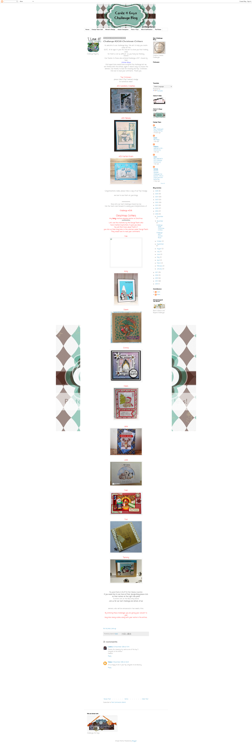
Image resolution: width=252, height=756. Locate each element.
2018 (156, 214)
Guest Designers (123, 29)
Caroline (110, 647)
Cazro (158, 292)
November (160, 221)
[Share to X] (126, 634)
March (159, 263)
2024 (157, 197)
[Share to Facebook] (128, 634)
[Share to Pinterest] (130, 634)
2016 (156, 275)
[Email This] (123, 634)
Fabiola (110, 662)
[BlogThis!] (125, 634)
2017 (156, 272)
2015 (156, 278)
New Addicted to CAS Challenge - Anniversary (158, 160)
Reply (109, 656)
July (158, 252)
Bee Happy (156, 140)
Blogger (134, 741)
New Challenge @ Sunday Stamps (158, 130)
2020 (157, 208)
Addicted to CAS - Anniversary (158, 149)
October (159, 241)
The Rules (158, 29)
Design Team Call (97, 29)
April (158, 260)
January (160, 269)
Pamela (156, 169)
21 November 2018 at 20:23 (120, 662)
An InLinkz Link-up (109, 628)
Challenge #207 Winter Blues (160, 235)
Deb (155, 128)
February (160, 266)
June (159, 254)
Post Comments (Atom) (118, 702)
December (160, 217)
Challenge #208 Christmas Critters (160, 227)
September (160, 244)
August (159, 249)
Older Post (145, 699)
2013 (156, 284)
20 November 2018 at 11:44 (121, 647)
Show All (163, 183)
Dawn (155, 138)
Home (87, 29)
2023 (157, 200)
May (158, 257)
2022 (157, 203)
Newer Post (107, 699)
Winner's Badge (110, 29)
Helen (155, 157)
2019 (156, 211)
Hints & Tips (135, 29)
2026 (157, 191)
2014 (156, 281)
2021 (156, 205)
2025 (157, 194)
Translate (160, 91)
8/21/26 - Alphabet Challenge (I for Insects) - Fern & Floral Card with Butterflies (158, 175)
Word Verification (146, 29)
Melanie (156, 147)
